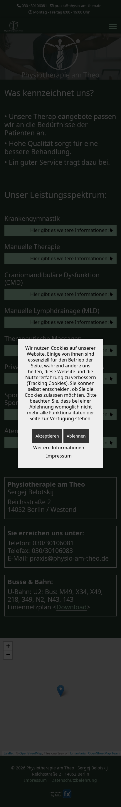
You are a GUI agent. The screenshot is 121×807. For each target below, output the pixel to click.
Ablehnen (76, 436)
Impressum (59, 456)
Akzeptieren (47, 436)
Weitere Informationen (58, 447)
